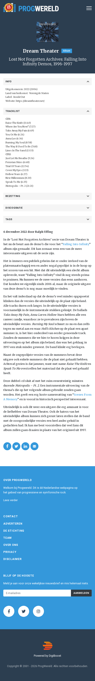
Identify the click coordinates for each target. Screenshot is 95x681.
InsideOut (19, 97)
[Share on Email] (34, 446)
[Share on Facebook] (7, 446)
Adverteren (13, 523)
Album (66, 50)
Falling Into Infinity (76, 244)
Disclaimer (12, 559)
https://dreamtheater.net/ (30, 101)
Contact (10, 516)
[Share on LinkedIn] (25, 446)
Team (7, 537)
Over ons (10, 544)
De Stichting (13, 530)
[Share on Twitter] (16, 446)
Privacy (9, 552)
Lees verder (10, 500)
